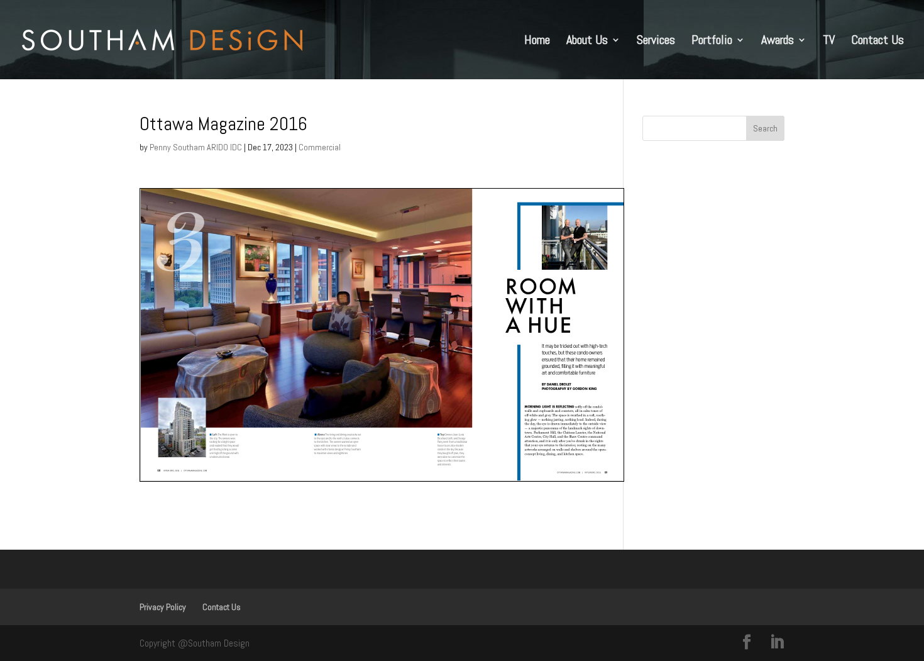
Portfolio (711, 41)
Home (537, 41)
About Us (587, 41)
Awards (777, 41)
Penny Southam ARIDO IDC (196, 147)
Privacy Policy (163, 607)
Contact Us (877, 41)
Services (656, 41)
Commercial (320, 147)
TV (829, 41)
